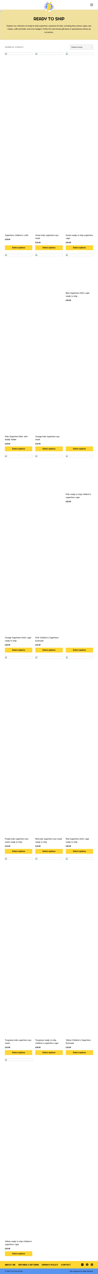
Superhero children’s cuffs (16, 235)
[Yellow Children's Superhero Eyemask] (79, 947)
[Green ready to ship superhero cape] (79, 142)
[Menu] (91, 4)
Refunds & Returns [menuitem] (28, 1264)
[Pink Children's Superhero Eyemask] (49, 545)
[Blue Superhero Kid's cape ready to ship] (79, 272)
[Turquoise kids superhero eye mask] (18, 947)
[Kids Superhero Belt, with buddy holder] (18, 344)
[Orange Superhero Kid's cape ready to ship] (18, 545)
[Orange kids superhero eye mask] (49, 344)
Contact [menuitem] (66, 1264)
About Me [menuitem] (10, 1264)
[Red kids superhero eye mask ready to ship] (49, 746)
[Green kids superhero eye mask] (49, 142)
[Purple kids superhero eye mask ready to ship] (18, 746)
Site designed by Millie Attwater (81, 1271)
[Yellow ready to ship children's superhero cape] (18, 1149)
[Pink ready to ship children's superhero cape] (79, 473)
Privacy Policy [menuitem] (50, 1264)
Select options (18, 248)
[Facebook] (87, 1264)
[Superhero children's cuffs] (18, 142)
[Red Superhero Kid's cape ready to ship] (79, 746)
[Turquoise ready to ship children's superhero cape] (49, 947)
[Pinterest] (92, 1264)
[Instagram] (82, 1264)
